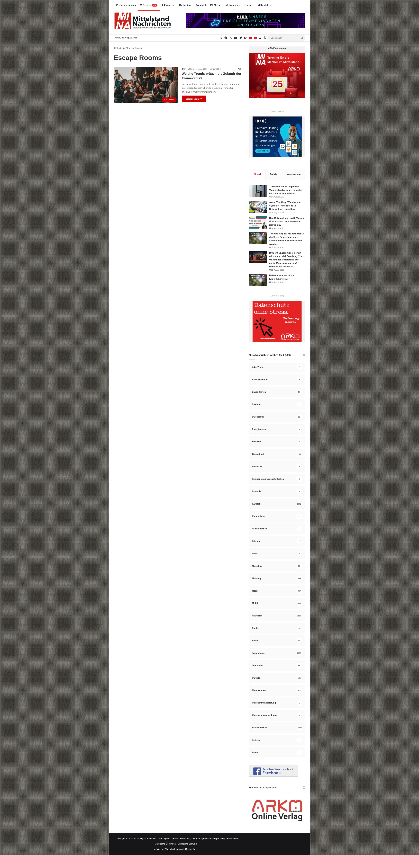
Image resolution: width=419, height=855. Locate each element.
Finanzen (169, 5)
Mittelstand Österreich (165, 844)
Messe (217, 5)
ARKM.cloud (231, 838)
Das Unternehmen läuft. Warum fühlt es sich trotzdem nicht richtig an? (286, 221)
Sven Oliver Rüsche (193, 69)
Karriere (186, 5)
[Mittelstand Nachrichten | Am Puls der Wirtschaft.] (142, 22)
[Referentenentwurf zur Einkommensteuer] (258, 280)
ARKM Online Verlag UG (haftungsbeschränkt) (194, 838)
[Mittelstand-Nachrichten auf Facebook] (273, 776)
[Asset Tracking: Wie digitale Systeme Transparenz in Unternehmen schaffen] (258, 207)
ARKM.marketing (277, 111)
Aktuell (257, 174)
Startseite (121, 48)
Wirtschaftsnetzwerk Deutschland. (181, 849)
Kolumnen (234, 5)
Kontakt (264, 5)
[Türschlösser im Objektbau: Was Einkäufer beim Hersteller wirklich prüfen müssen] (258, 191)
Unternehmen (126, 5)
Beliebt (273, 174)
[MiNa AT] (255, 38)
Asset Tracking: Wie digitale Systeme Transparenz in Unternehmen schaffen (285, 205)
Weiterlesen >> (194, 99)
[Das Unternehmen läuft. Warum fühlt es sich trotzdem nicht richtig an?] (258, 222)
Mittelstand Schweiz (187, 844)
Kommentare (294, 174)
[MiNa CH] (250, 38)
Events (149, 5)
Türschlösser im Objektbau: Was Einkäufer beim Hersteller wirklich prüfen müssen (285, 190)
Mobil (202, 5)
